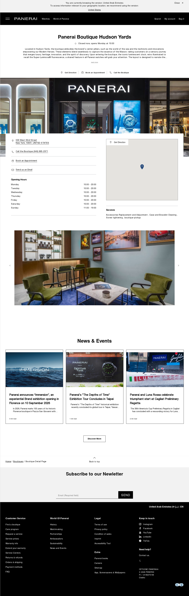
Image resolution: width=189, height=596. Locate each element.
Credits (142, 577)
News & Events (94, 340)
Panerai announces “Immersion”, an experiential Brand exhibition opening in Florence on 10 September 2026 (34, 399)
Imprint (97, 538)
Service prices (12, 538)
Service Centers (13, 552)
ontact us (144, 555)
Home (8, 462)
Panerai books (101, 558)
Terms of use (100, 524)
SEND (125, 495)
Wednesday (16, 192)
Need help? (145, 549)
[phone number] (161, 560)
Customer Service (15, 518)
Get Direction (119, 142)
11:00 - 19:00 (90, 208)
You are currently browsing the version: (94, 2)
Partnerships (56, 533)
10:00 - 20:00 (90, 185)
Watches (46, 18)
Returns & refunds (14, 557)
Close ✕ (179, 2)
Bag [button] (181, 18)
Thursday (15, 196)
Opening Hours (19, 179)
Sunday (14, 208)
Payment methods (14, 566)
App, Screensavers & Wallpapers (109, 572)
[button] (119, 72)
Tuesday (15, 188)
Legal (97, 518)
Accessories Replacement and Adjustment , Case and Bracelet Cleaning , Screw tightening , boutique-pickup (142, 216)
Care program (12, 529)
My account (170, 18)
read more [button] (94, 62)
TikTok (146, 540)
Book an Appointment (26, 161)
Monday (15, 185)
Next (178, 265)
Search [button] (157, 18)
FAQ (8, 571)
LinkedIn (147, 536)
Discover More (94, 439)
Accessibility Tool (102, 543)
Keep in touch (147, 518)
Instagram (148, 524)
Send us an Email (24, 170)
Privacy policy (100, 529)
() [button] (166, 506)
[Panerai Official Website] (26, 19)
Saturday (15, 204)
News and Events (58, 548)
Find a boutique (13, 524)
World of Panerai (61, 18)
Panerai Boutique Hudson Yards (94, 37)
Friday (14, 200)
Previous (10, 265)
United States (94, 9)
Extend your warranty (16, 548)
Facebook (147, 528)
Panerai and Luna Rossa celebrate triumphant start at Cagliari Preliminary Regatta (154, 399)
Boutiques (18, 462)
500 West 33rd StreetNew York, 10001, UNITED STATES (32, 141)
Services (110, 209)
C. (144, 555)
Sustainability (56, 543)
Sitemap (98, 567)
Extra (97, 552)
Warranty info (12, 543)
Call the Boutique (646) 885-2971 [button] (32, 151)
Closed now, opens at (96, 44)
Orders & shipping (14, 562)
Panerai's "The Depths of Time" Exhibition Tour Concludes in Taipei (92, 397)
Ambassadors (56, 538)
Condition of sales (102, 533)
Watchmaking (56, 529)
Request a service (14, 533)
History (53, 524)
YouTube (147, 532)
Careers (98, 563)
